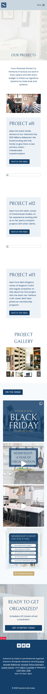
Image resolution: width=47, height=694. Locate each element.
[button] (23, 103)
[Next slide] (39, 359)
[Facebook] (19, 646)
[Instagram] (24, 646)
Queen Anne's (7, 667)
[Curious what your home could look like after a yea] (23, 463)
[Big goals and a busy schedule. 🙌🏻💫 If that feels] (23, 548)
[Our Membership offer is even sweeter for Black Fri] (23, 421)
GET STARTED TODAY (23, 627)
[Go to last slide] (8, 359)
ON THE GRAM (12, 392)
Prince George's (36, 664)
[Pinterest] (28, 646)
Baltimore (15, 664)
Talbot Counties (26, 667)
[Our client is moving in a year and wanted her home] (23, 506)
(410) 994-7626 (23, 670)
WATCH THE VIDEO (19, 161)
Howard (24, 664)
